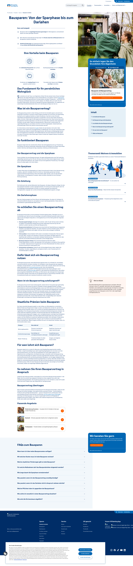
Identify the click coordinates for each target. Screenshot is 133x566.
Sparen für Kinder (42, 533)
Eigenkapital (61, 97)
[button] (106, 97)
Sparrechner (41, 538)
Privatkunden (108, 1)
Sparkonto (41, 536)
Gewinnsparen (42, 529)
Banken (62, 524)
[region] (55, 553)
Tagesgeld (41, 540)
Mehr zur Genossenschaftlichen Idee (14, 529)
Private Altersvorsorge (87, 531)
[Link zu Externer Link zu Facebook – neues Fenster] (115, 550)
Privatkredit (85, 529)
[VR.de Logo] (14, 5)
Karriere (63, 531)
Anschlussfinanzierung (34, 267)
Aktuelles (63, 533)
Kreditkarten (85, 526)
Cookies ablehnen (85, 553)
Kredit (36, 128)
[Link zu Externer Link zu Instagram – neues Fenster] (111, 550)
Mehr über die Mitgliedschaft (13, 531)
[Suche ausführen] (83, 5)
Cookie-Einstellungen (85, 557)
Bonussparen (42, 526)
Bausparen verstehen (43, 524)
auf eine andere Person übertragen (52, 394)
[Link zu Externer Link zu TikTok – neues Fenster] (118, 550)
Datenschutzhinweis (18, 559)
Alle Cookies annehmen (85, 549)
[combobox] (73, 5)
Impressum (24, 559)
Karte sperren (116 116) (66, 526)
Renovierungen (32, 270)
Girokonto (85, 524)
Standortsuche (64, 529)
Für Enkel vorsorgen (43, 531)
